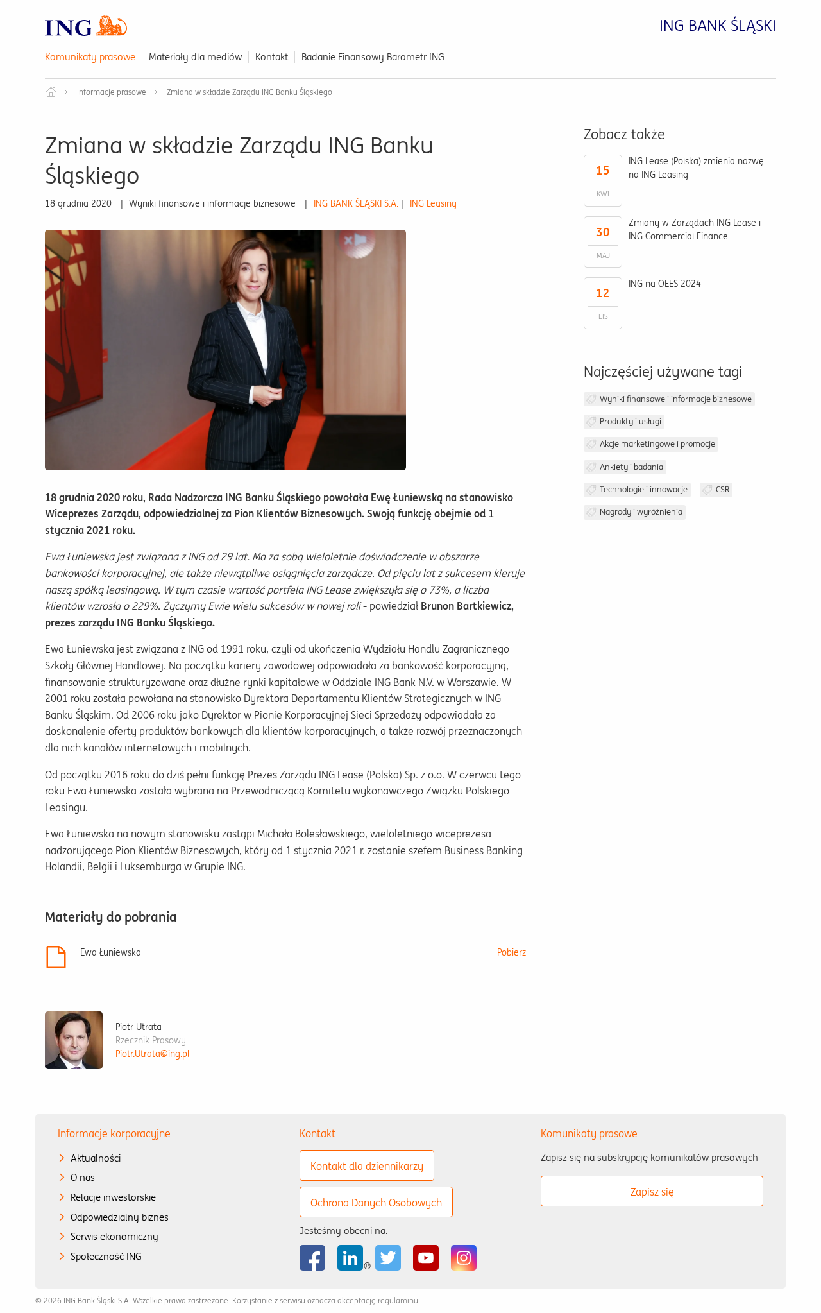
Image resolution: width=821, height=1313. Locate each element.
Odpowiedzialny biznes (120, 1217)
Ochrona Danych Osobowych (376, 1202)
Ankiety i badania (631, 466)
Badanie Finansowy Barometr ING (372, 57)
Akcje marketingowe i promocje (657, 443)
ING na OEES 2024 (665, 283)
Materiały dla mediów (195, 57)
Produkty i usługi (630, 421)
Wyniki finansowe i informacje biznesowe (676, 398)
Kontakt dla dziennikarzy (366, 1166)
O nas (83, 1177)
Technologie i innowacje (644, 489)
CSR (722, 489)
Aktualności (96, 1158)
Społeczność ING (106, 1256)
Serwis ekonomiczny (114, 1236)
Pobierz (511, 952)
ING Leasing (433, 203)
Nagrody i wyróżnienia (641, 511)
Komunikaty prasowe (90, 57)
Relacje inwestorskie (113, 1197)
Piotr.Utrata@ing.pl (152, 1054)
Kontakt (271, 57)
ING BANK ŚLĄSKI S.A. (356, 203)
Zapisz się (652, 1191)
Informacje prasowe (111, 92)
